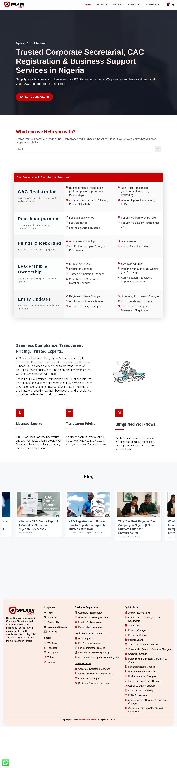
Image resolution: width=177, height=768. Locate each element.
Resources (134, 5)
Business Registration (87, 607)
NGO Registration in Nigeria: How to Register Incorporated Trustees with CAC (38, 525)
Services (118, 5)
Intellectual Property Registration (95, 673)
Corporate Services (57, 627)
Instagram (52, 652)
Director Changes (79, 263)
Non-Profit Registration (90, 622)
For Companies (78, 222)
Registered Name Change (84, 296)
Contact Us (152, 5)
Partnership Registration (90, 627)
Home (88, 5)
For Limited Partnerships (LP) (138, 217)
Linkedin (51, 662)
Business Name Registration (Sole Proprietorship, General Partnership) (86, 191)
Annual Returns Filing (82, 241)
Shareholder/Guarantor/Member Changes (149, 649)
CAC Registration (37, 191)
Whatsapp (52, 643)
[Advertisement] (85, 575)
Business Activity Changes (85, 306)
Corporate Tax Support (89, 678)
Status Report (129, 241)
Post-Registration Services (89, 633)
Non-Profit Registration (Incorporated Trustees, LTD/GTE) (135, 191)
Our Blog (52, 631)
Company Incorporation (90, 612)
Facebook (52, 648)
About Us (102, 5)
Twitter (50, 657)
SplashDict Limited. (88, 719)
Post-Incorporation (39, 218)
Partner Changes (137, 640)
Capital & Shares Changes (137, 301)
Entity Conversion (137, 695)
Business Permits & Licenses (93, 683)
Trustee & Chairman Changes (87, 273)
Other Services (83, 663)
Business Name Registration (93, 617)
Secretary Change (132, 263)
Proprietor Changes (80, 268)
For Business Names (81, 217)
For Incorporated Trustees (84, 227)
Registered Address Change (86, 301)
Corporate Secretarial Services (94, 669)
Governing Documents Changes (140, 296)
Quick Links (131, 607)
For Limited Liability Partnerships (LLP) (98, 657)
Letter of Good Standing (135, 246)
